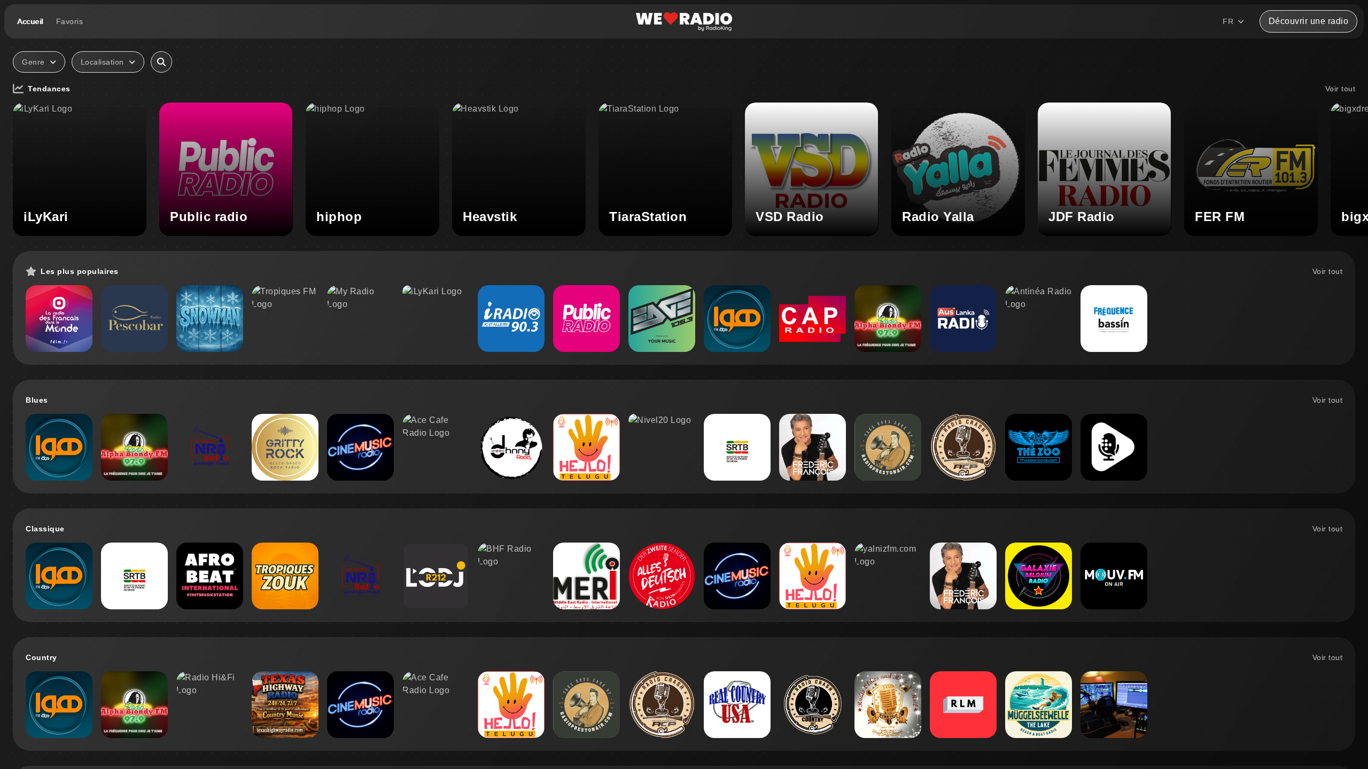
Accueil (30, 21)
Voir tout (1340, 88)
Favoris (69, 21)
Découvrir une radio (1309, 21)
